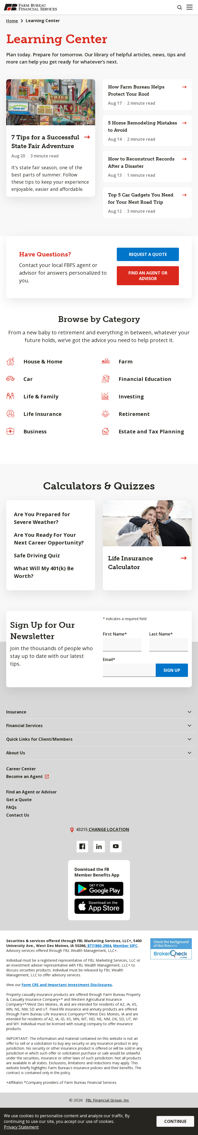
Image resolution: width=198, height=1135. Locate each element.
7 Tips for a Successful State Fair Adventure (45, 141)
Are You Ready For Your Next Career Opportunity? (49, 538)
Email (109, 659)
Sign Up (171, 670)
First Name (115, 634)
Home (12, 21)
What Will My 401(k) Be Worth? (44, 572)
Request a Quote (148, 254)
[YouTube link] (116, 846)
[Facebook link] (82, 846)
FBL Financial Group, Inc (107, 1100)
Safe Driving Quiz (37, 555)
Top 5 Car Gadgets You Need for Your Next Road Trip (141, 198)
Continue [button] (175, 1121)
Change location (108, 829)
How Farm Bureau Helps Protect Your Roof (136, 90)
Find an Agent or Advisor (147, 275)
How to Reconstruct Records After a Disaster (141, 162)
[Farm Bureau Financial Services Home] (30, 7)
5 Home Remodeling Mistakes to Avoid (142, 126)
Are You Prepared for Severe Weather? (42, 518)
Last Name (161, 634)
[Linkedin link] (99, 846)
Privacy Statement (21, 1127)
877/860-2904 (98, 945)
